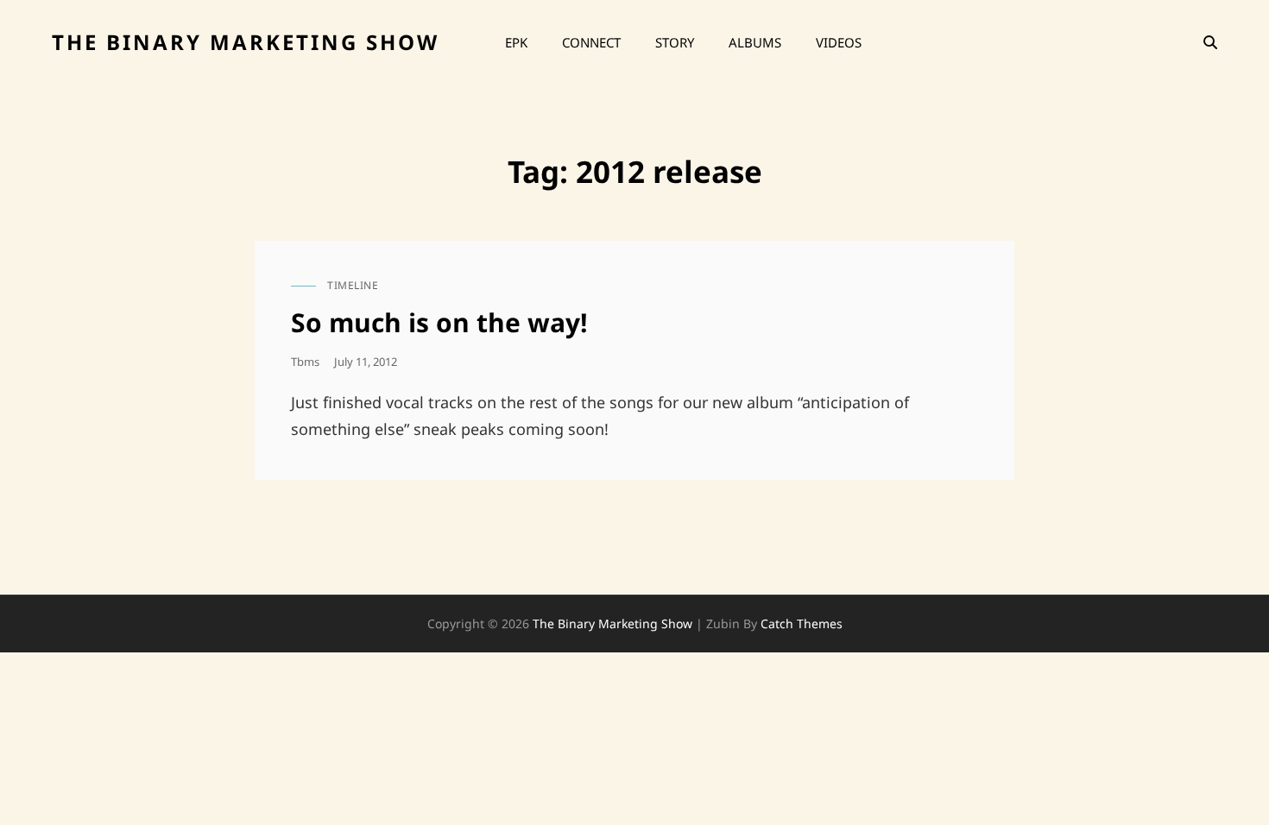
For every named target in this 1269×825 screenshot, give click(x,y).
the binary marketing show (245, 42)
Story (674, 42)
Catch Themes (802, 623)
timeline (352, 285)
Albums (755, 42)
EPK (516, 42)
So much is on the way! (439, 322)
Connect (591, 42)
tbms (305, 361)
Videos (839, 42)
